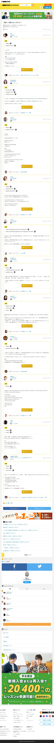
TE (6, 619)
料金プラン (15, 712)
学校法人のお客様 (47, 724)
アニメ (13, 54)
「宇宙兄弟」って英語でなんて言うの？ (11, 547)
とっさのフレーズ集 (30, 731)
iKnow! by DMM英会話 (4, 729)
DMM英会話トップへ (7, 645)
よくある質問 (6, 637)
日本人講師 (2, 718)
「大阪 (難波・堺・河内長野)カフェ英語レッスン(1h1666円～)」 (33, 497)
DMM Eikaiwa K (9, 592)
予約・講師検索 (29, 716)
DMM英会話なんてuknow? (5, 731)
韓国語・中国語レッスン (18, 716)
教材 (27, 718)
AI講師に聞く (48, 7)
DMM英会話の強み (3, 716)
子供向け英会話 (16, 718)
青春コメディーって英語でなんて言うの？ (12, 539)
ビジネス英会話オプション (18, 720)
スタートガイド (3, 714)
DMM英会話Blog (3, 735)
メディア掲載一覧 (16, 734)
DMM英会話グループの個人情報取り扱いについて (19, 732)
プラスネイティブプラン (18, 714)
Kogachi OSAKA (9, 608)
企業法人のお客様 (47, 720)
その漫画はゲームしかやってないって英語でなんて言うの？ (15, 524)
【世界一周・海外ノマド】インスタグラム (29, 75)
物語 (22, 101)
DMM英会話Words (3, 733)
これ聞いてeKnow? (17, 722)
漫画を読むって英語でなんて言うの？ (11, 527)
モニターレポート (3, 720)
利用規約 (5, 641)
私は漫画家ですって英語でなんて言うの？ (12, 550)
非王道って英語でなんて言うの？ (10, 544)
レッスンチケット (29, 720)
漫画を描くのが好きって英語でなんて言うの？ (12, 536)
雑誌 (35, 101)
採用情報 (15, 736)
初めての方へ (6, 632)
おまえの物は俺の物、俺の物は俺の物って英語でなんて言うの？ (16, 542)
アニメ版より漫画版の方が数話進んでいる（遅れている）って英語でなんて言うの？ (20, 530)
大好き (13, 59)
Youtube (22, 253)
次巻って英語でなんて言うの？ (9, 533)
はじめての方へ (3, 712)
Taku (7, 614)
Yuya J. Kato (8, 603)
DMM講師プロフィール (25, 112)
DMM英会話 (23, 172)
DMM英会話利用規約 (17, 729)
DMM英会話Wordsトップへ (9, 650)
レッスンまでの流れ (30, 714)
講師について (29, 712)
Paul (7, 597)
